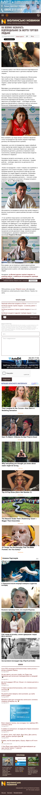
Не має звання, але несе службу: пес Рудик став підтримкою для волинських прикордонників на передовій (19, 675)
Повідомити (33, 280)
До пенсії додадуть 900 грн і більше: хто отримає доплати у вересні (20, 682)
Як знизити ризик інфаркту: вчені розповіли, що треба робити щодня (18, 694)
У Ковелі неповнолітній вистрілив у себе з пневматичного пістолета (19, 688)
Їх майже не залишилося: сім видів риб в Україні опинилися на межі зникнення (20, 729)
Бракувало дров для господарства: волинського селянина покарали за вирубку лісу (19, 700)
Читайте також (20, 300)
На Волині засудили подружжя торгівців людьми (16, 313)
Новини (20, 665)
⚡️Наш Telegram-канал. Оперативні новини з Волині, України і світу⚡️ (19, 769)
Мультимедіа (20, 755)
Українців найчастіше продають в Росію (13, 303)
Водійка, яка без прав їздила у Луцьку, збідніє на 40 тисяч (19, 740)
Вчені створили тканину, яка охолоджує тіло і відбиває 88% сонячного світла (19, 723)
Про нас (3, 792)
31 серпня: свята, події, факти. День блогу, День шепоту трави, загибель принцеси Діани (19, 735)
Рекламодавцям (18, 792)
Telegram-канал (21, 289)
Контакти (9, 792)
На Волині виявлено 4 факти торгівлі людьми (15, 309)
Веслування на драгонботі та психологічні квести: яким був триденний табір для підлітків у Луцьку (33, 771)
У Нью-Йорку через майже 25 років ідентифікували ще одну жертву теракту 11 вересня (18, 747)
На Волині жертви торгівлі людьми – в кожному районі (18, 305)
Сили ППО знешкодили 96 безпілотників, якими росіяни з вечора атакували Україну (19, 669)
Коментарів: (19, 36)
